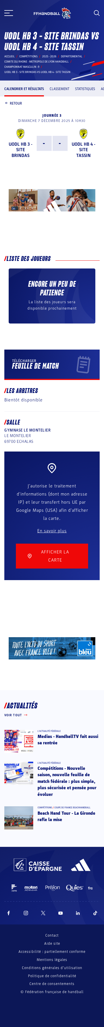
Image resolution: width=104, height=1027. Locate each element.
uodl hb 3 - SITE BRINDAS (20, 149)
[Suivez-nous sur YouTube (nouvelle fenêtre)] (60, 913)
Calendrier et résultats (24, 89)
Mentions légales (52, 959)
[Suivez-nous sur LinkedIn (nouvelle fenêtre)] (78, 913)
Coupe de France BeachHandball (72, 807)
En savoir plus (52, 531)
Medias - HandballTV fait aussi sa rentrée (68, 740)
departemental (71, 56)
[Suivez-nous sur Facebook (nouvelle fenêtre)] (8, 913)
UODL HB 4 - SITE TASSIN (83, 149)
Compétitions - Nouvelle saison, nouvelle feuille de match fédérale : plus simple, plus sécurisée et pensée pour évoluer (67, 781)
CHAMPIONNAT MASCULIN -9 (21, 67)
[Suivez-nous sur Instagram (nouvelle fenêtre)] (26, 913)
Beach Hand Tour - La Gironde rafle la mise (66, 816)
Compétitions (28, 56)
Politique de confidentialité (52, 976)
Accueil (9, 56)
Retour (16, 103)
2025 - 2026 (49, 56)
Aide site (52, 943)
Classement (59, 89)
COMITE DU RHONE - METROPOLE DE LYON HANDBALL (36, 61)
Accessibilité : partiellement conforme (52, 951)
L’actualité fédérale (49, 731)
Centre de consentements (52, 984)
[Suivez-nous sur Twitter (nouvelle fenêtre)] (43, 913)
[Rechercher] (97, 13)
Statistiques (85, 89)
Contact (52, 935)
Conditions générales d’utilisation (52, 968)
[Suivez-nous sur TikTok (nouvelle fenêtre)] (95, 913)
